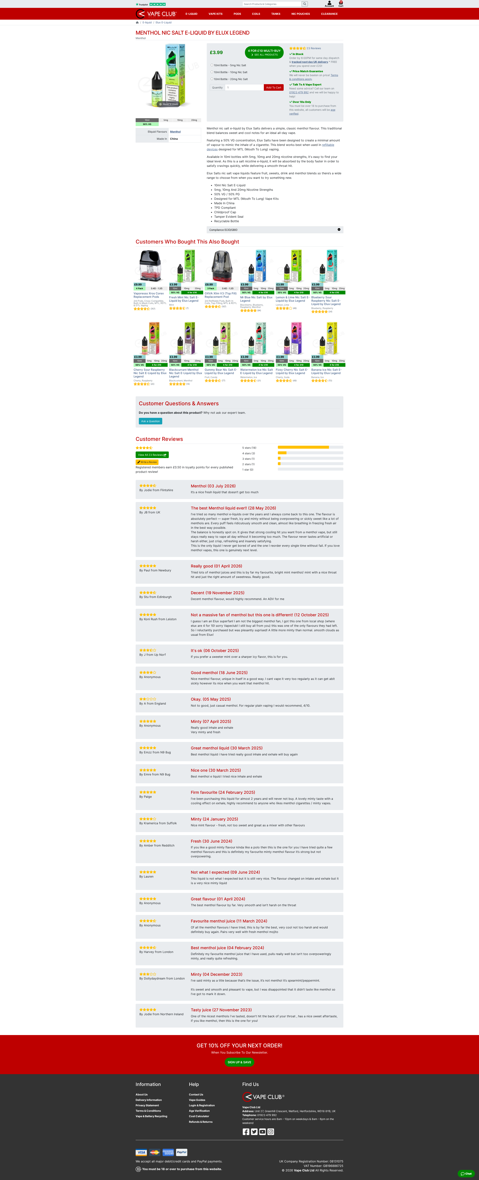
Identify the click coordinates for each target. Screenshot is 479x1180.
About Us (142, 1094)
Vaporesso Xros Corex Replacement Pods (149, 295)
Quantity (217, 87)
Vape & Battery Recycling (151, 1116)
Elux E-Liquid (164, 22)
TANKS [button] (275, 13)
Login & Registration (202, 1105)
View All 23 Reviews (151, 454)
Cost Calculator (199, 1116)
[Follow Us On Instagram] (270, 1131)
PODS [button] (237, 13)
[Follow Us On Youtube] (263, 1131)
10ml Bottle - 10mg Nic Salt (230, 72)
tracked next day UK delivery (310, 61)
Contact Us (196, 1094)
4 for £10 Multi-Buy (264, 52)
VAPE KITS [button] (215, 13)
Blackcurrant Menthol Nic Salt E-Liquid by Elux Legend (185, 373)
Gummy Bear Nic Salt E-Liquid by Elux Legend (221, 371)
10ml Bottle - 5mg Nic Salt (229, 65)
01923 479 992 (299, 92)
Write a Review (148, 462)
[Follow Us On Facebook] (246, 1131)
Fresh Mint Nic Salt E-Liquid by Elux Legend (184, 299)
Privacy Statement (147, 1105)
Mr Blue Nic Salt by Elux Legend (256, 299)
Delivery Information (149, 1099)
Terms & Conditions (148, 1110)
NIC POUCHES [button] (301, 13)
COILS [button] (256, 13)
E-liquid (147, 22)
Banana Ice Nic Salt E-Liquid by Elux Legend (326, 371)
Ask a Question (150, 421)
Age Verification (199, 1110)
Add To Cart (273, 87)
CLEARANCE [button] (329, 13)
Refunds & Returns (201, 1121)
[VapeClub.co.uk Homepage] (137, 23)
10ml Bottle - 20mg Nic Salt (230, 79)
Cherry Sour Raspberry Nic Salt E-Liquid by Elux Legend (150, 373)
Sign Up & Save (239, 1062)
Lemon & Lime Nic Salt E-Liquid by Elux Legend (293, 299)
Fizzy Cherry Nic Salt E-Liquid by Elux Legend (292, 371)
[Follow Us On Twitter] (255, 1131)
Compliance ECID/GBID (223, 229)
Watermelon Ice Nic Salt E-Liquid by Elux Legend (256, 371)
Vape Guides (197, 1099)
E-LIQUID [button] (191, 13)
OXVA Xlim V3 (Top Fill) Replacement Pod (221, 295)
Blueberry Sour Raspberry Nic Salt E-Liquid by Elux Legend (326, 301)
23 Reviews (314, 48)
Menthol (175, 131)
